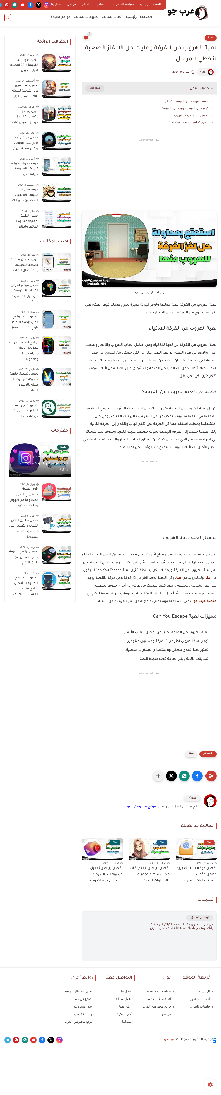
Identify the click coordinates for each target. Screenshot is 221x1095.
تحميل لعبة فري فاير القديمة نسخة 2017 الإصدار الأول (25, 91)
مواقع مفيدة (61, 17)
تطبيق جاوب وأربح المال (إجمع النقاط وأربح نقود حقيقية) (25, 322)
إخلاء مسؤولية (83, 1006)
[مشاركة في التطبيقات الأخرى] (158, 776)
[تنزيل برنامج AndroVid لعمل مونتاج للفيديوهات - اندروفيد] (56, 114)
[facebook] (30, 5)
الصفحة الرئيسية (150, 4)
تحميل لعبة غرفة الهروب (191, 115)
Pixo (210, 37)
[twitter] (38, 5)
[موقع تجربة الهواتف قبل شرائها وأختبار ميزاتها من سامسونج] (56, 166)
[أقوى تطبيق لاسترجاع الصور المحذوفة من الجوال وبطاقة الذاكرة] (56, 492)
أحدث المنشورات (198, 999)
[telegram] (7, 1040)
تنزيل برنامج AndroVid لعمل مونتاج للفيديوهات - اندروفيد (24, 118)
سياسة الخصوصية (122, 4)
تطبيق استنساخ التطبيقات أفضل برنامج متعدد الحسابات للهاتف (26, 586)
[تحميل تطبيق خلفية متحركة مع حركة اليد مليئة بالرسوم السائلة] (56, 377)
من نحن (72, 4)
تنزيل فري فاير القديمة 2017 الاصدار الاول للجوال (24, 65)
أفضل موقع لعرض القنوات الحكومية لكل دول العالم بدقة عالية (24, 294)
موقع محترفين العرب (140, 807)
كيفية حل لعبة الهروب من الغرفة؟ (185, 108)
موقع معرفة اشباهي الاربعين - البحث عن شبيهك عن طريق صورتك (25, 196)
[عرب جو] (187, 12)
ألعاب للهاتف (112, 17)
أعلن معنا (125, 1006)
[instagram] (46, 5)
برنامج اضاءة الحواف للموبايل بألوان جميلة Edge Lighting (24, 351)
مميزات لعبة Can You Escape (188, 122)
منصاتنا (127, 1021)
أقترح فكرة (124, 1014)
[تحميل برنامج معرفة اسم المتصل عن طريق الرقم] (56, 555)
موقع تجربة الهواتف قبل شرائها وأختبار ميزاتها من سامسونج (24, 170)
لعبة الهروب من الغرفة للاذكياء (186, 101)
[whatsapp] (14, 5)
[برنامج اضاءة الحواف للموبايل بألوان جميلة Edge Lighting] (56, 345)
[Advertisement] (149, 179)
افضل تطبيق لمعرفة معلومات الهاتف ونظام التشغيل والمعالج (25, 222)
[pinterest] (6, 5)
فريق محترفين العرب (156, 1006)
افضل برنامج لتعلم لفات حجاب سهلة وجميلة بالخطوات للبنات (150, 874)
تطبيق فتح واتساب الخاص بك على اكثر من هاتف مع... (25, 411)
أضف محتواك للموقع (79, 991)
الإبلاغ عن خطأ (83, 999)
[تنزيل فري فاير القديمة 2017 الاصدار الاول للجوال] (56, 62)
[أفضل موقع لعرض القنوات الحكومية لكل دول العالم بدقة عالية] (56, 288)
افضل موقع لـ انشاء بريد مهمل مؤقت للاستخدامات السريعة (197, 874)
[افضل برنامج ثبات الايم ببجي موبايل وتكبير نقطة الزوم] (56, 140)
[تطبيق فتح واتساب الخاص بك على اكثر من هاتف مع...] (56, 408)
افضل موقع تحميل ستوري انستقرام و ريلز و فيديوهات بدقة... (43, 464)
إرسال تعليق (200, 917)
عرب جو (169, 1039)
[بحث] (7, 17)
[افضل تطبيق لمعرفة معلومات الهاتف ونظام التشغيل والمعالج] (56, 219)
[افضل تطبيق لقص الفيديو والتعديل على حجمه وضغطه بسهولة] (56, 523)
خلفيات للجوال (200, 1006)
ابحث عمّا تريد (83, 1014)
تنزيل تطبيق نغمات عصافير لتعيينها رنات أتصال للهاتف (24, 265)
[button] (197, 776)
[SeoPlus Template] (214, 1040)
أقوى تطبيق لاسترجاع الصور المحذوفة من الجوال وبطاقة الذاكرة (24, 497)
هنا (208, 578)
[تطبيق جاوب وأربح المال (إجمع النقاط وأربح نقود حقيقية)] (56, 319)
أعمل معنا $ (124, 999)
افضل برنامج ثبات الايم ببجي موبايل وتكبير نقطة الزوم (26, 143)
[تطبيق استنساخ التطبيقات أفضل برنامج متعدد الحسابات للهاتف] (56, 580)
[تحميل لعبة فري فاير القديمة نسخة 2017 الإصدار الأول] (56, 88)
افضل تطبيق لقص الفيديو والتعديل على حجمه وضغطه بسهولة (24, 529)
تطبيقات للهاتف (86, 17)
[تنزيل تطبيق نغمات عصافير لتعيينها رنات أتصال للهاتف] (56, 262)
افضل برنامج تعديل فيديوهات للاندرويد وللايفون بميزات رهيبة (105, 874)
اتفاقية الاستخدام (93, 4)
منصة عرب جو (205, 601)
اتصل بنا (56, 4)
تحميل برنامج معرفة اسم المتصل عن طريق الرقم (24, 557)
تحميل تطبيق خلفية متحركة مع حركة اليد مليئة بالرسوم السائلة (24, 382)
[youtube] (22, 5)
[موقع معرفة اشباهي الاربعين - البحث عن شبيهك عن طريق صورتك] (56, 192)
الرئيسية (204, 991)
